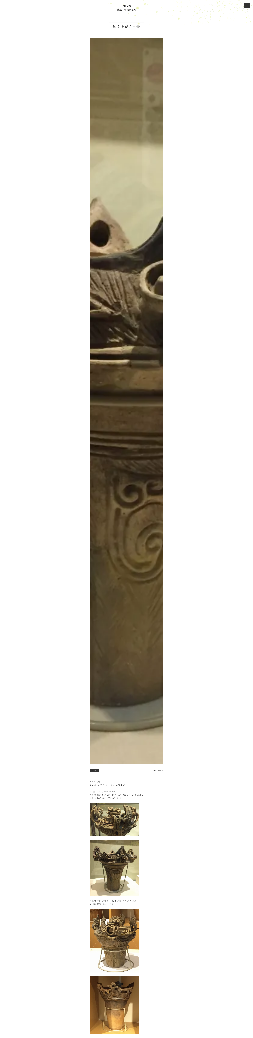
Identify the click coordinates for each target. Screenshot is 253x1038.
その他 (94, 770)
